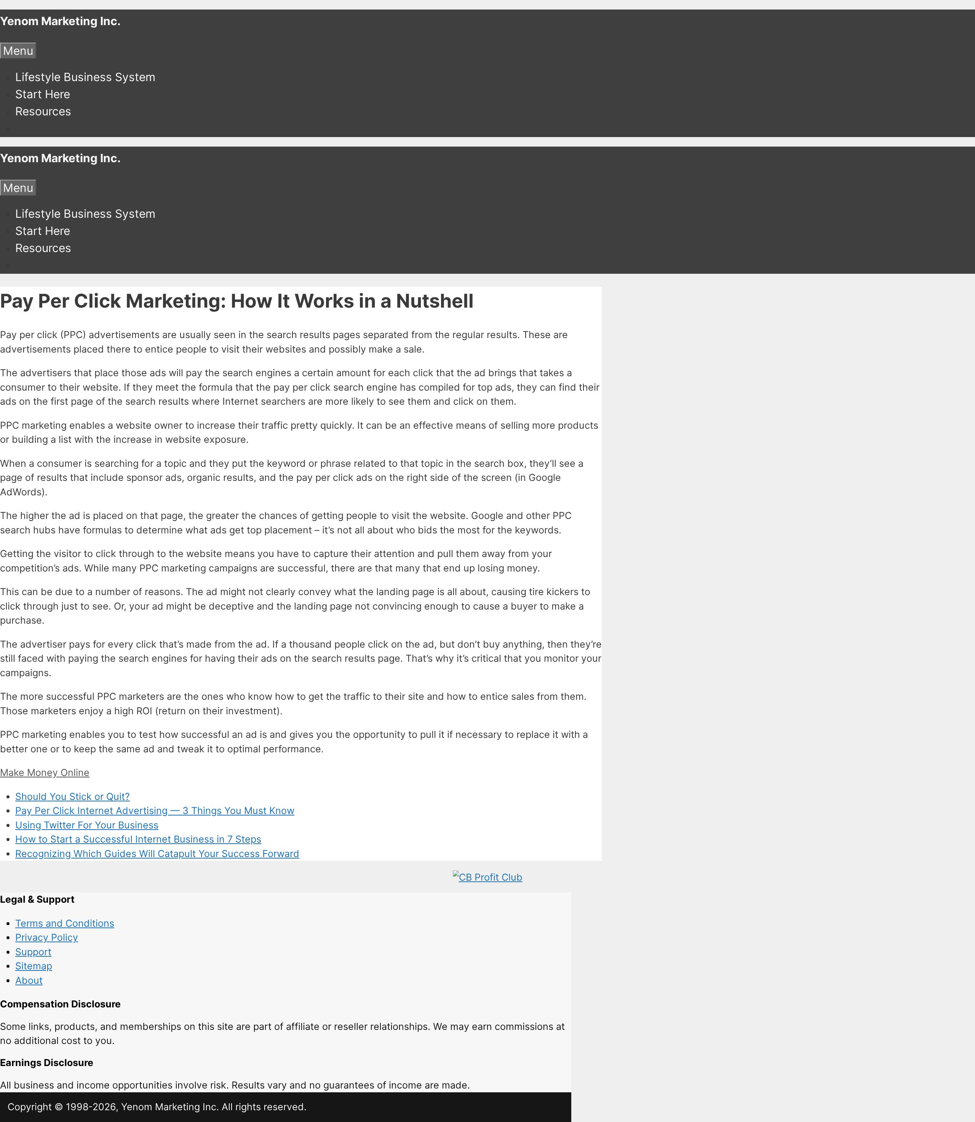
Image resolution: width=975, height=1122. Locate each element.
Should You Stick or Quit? (72, 796)
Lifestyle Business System (85, 77)
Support (33, 952)
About (29, 980)
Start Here (42, 94)
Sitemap (33, 966)
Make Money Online (45, 772)
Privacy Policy (46, 937)
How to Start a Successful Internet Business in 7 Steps (138, 839)
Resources (43, 111)
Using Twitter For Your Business (86, 825)
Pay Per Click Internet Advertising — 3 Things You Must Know (154, 810)
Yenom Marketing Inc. (60, 21)
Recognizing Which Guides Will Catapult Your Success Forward (157, 853)
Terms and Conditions (64, 923)
